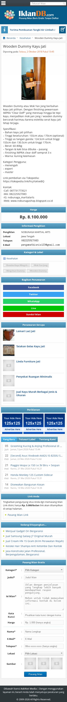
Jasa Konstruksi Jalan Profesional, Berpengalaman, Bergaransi (25, 552)
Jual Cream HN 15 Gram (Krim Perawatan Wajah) (35, 541)
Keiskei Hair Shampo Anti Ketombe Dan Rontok (34, 546)
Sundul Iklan (33, 315)
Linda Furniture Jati (28, 361)
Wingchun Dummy (15, 270)
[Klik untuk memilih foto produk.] (30, 663)
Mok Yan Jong (41, 265)
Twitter (33, 294)
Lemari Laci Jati (25, 331)
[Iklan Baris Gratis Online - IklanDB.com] (33, 19)
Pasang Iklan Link (18, 515)
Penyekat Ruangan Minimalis (34, 376)
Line (33, 308)
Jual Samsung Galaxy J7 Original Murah (29, 536)
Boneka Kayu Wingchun (18, 265)
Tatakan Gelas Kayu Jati (30, 346)
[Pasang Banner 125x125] (12, 424)
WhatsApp (33, 301)
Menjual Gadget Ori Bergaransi (24, 531)
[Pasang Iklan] (62, 29)
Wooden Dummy (38, 270)
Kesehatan (12, 258)
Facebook (33, 287)
